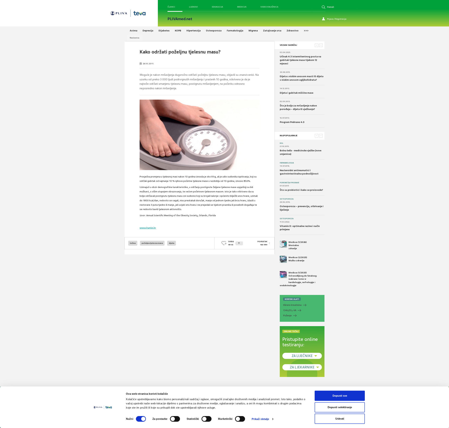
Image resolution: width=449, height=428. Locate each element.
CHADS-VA (289, 310)
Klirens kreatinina (292, 305)
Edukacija (217, 7)
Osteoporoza (286, 199)
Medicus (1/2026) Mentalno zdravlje (298, 245)
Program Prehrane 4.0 (292, 122)
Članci (171, 7)
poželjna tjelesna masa (152, 243)
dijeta (171, 243)
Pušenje (287, 315)
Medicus (241, 7)
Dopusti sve (340, 395)
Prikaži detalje (260, 418)
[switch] (175, 419)
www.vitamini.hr (148, 227)
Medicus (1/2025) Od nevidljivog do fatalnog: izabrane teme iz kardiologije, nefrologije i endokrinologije (298, 279)
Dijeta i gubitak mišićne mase (296, 92)
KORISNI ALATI (292, 299)
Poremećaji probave (289, 183)
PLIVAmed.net (179, 19)
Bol (281, 143)
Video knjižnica (269, 7)
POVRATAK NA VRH (262, 243)
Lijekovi (193, 7)
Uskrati (339, 418)
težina (133, 243)
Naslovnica (134, 38)
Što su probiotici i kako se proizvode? (301, 189)
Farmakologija (287, 163)
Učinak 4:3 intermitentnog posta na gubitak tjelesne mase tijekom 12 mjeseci (300, 60)
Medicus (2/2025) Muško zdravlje (298, 259)
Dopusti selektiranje (340, 407)
